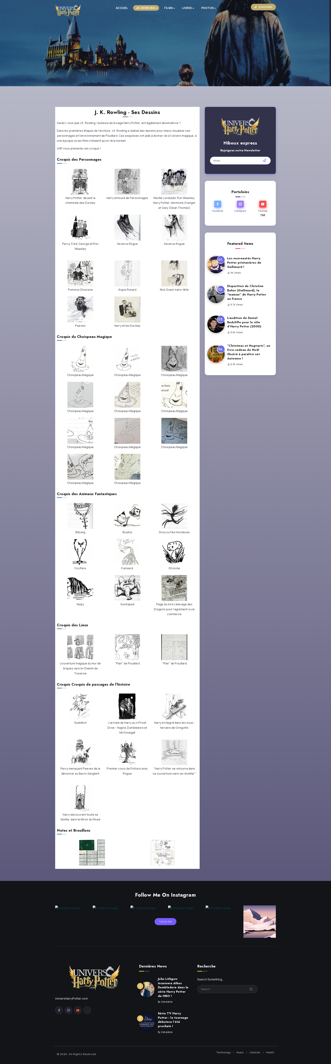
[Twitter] (87, 1010)
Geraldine (167, 1001)
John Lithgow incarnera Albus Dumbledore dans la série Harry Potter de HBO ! (173, 987)
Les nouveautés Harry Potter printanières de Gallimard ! (244, 262)
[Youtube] (262, 209)
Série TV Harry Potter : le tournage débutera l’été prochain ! (173, 1019)
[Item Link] (216, 264)
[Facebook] (217, 209)
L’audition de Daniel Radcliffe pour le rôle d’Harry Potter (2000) (244, 322)
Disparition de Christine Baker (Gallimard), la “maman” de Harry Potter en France (246, 292)
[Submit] (251, 989)
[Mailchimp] (264, 160)
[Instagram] (240, 209)
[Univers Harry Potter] (68, 10)
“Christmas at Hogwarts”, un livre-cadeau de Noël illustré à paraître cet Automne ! (248, 352)
